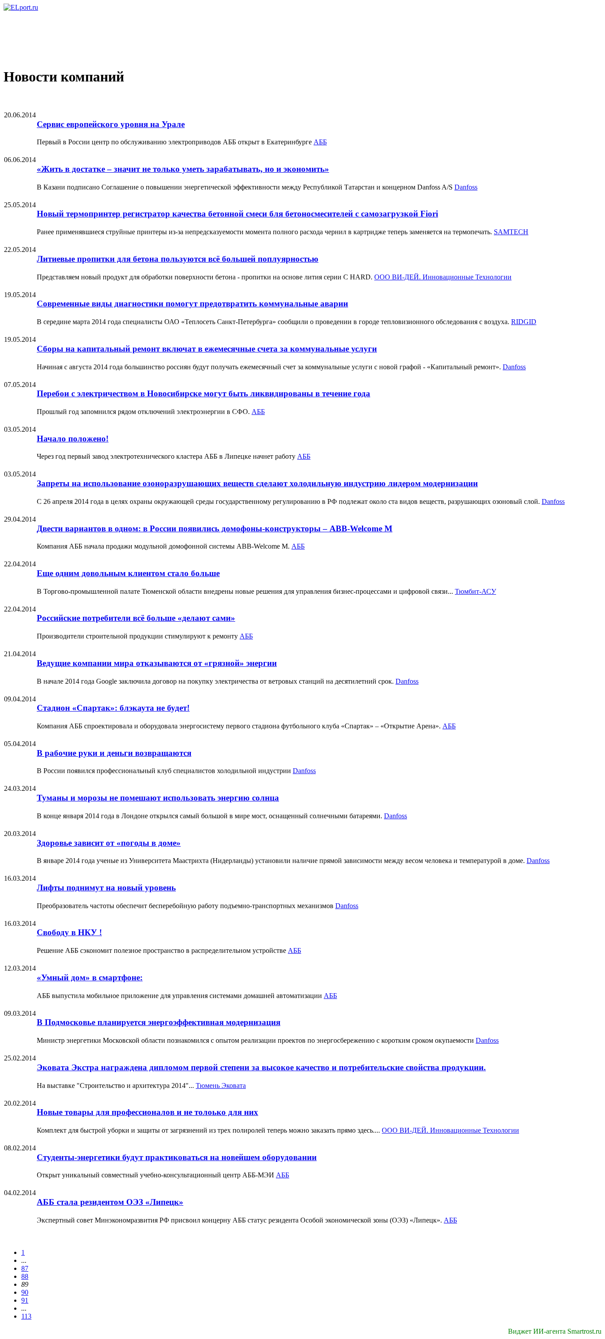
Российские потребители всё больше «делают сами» (136, 618)
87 (24, 1268)
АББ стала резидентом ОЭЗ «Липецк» (110, 1202)
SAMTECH (511, 232)
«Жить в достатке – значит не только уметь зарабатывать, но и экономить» (183, 169)
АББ (320, 142)
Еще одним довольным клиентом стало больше (128, 573)
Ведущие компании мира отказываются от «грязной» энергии (157, 663)
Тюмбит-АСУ (475, 591)
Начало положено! (73, 438)
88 (24, 1276)
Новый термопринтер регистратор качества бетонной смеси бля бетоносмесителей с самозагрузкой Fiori (237, 213)
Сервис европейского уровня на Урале (111, 124)
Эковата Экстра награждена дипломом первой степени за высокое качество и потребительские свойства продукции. (261, 1067)
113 (26, 1316)
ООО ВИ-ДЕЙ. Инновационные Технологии (443, 277)
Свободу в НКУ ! (69, 932)
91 (24, 1300)
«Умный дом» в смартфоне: (90, 977)
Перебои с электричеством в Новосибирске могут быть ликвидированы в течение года (203, 393)
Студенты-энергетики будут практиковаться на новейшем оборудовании (177, 1157)
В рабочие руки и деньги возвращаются (114, 753)
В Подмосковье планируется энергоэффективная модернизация (158, 1022)
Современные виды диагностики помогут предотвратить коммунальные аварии (192, 303)
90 (24, 1292)
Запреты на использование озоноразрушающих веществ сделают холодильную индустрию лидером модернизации (257, 483)
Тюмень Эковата (221, 1085)
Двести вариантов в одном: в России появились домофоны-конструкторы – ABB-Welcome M (214, 528)
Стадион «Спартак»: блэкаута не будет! (113, 707)
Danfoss (465, 187)
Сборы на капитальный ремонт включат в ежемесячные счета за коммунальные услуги (207, 348)
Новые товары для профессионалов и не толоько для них (147, 1112)
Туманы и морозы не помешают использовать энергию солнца (158, 797)
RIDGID (523, 321)
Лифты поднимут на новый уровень (106, 887)
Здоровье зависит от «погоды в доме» (109, 843)
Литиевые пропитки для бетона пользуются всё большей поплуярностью (177, 258)
